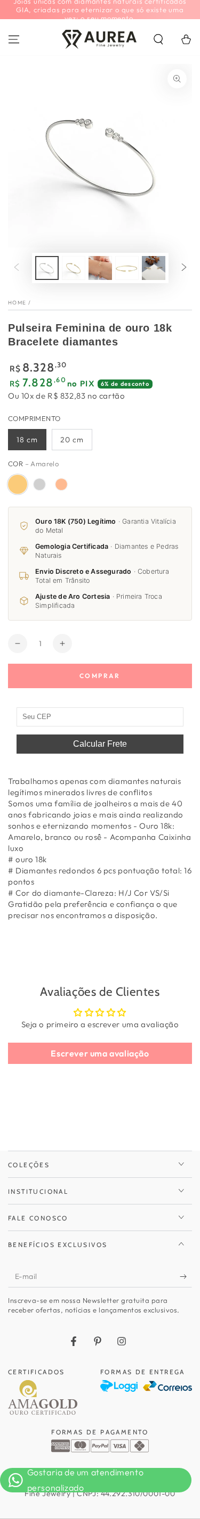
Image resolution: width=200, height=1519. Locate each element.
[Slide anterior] (16, 267)
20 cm (72, 439)
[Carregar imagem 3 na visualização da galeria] (100, 268)
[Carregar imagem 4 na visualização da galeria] (127, 268)
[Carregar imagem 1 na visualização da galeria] (47, 268)
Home (17, 302)
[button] (158, 39)
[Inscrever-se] (186, 1277)
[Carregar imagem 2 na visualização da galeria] (73, 268)
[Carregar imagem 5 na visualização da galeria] (153, 268)
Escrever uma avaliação (100, 1053)
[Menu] (14, 39)
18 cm (27, 439)
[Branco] (39, 484)
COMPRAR (100, 676)
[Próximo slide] (184, 267)
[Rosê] (61, 484)
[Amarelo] (17, 484)
